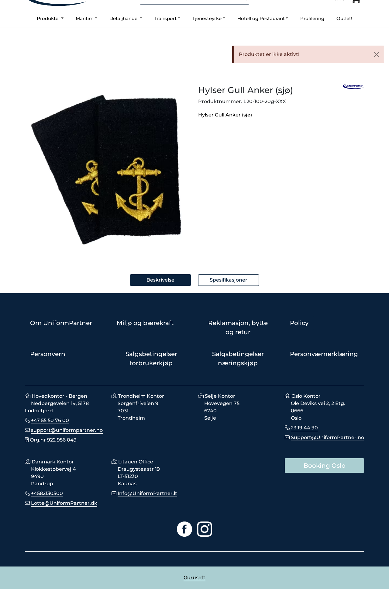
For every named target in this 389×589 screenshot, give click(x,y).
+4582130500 (47, 493)
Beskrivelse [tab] (160, 280)
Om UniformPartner (61, 323)
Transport (165, 18)
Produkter (48, 18)
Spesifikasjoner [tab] (228, 280)
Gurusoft (194, 577)
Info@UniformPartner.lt (147, 493)
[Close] (376, 54)
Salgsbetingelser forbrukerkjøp (151, 358)
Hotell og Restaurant (261, 18)
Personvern (47, 354)
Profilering (312, 18)
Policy (299, 323)
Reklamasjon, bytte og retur (238, 327)
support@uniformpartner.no (67, 430)
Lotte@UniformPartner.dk (64, 503)
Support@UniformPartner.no (327, 437)
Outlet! (344, 18)
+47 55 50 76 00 (50, 420)
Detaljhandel (124, 18)
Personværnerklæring (324, 354)
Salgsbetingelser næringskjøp (238, 358)
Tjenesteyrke (207, 18)
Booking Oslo (325, 465)
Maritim (85, 18)
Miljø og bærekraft (145, 323)
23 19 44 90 (304, 428)
